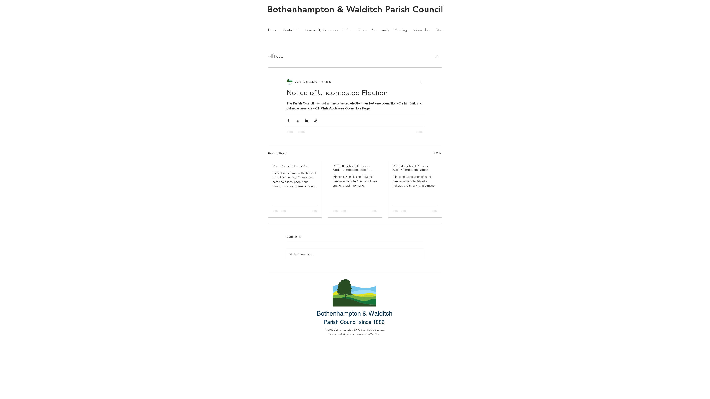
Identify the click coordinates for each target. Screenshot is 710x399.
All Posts (275, 56)
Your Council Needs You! (291, 166)
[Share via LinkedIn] (306, 120)
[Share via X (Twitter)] (297, 120)
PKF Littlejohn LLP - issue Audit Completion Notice (411, 168)
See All (438, 152)
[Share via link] (315, 120)
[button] (437, 56)
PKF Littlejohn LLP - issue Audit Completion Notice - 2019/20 (351, 168)
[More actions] (421, 81)
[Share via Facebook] (288, 120)
